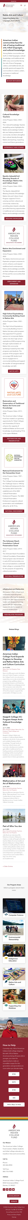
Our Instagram (15, 81)
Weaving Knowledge (14, 218)
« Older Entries (8, 866)
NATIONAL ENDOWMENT (14, 511)
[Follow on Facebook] (4, 1189)
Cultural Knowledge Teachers (14, 788)
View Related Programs (13, 614)
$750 (14, 1074)
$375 (14, 1082)
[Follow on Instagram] (7, 1189)
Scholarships (14, 1196)
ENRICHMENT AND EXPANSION (14, 282)
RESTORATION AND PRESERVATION (14, 440)
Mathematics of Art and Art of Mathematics (14, 782)
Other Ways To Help (14, 1104)
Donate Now (13, 1)
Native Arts (14, 371)
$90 (14, 1098)
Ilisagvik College (10, 729)
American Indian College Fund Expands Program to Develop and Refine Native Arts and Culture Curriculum (13, 659)
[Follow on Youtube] (13, 1189)
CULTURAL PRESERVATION (14, 576)
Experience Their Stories (14, 147)
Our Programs (13, 669)
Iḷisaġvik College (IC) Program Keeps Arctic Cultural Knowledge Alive (13, 721)
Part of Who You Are (12, 826)
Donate (14, 1201)
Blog (4, 729)
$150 (14, 1090)
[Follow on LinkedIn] (10, 1189)
